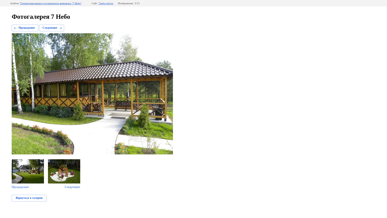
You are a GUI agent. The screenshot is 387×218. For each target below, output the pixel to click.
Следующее (50, 27)
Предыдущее (27, 27)
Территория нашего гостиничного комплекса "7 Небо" (51, 3)
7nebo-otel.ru (106, 3)
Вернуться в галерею (29, 197)
